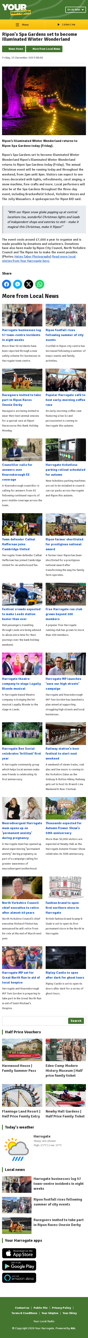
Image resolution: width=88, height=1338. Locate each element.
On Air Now (73, 9)
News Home (16, 49)
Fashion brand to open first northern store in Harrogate (62, 908)
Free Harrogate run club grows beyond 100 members (64, 614)
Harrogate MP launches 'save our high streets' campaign (63, 684)
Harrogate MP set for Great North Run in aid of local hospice (21, 978)
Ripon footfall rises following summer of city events (64, 335)
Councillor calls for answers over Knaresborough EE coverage (17, 472)
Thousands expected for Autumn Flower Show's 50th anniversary (64, 828)
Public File (41, 1308)
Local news (15, 1169)
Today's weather (19, 1127)
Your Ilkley (70, 1313)
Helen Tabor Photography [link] (32, 257)
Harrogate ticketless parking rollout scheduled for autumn (65, 470)
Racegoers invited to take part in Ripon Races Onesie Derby (21, 400)
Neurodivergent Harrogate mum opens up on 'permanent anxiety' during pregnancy (22, 830)
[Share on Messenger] (17, 284)
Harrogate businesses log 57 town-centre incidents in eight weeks (21, 335)
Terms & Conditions (24, 1313)
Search (76, 1021)
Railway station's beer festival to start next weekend (62, 754)
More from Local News (46, 49)
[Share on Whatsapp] (39, 284)
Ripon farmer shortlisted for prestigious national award (64, 544)
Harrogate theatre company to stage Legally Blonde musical (21, 684)
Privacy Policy (61, 1308)
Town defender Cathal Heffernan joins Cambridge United (18, 544)
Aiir (73, 1328)
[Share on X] (28, 284)
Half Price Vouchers (23, 1032)
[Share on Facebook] (6, 284)
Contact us (22, 1308)
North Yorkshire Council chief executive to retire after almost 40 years (20, 908)
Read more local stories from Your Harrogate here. (39, 259)
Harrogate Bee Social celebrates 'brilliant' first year (21, 754)
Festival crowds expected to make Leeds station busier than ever (21, 614)
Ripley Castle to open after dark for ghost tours (65, 975)
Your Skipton (50, 1313)
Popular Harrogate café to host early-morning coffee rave (65, 400)
